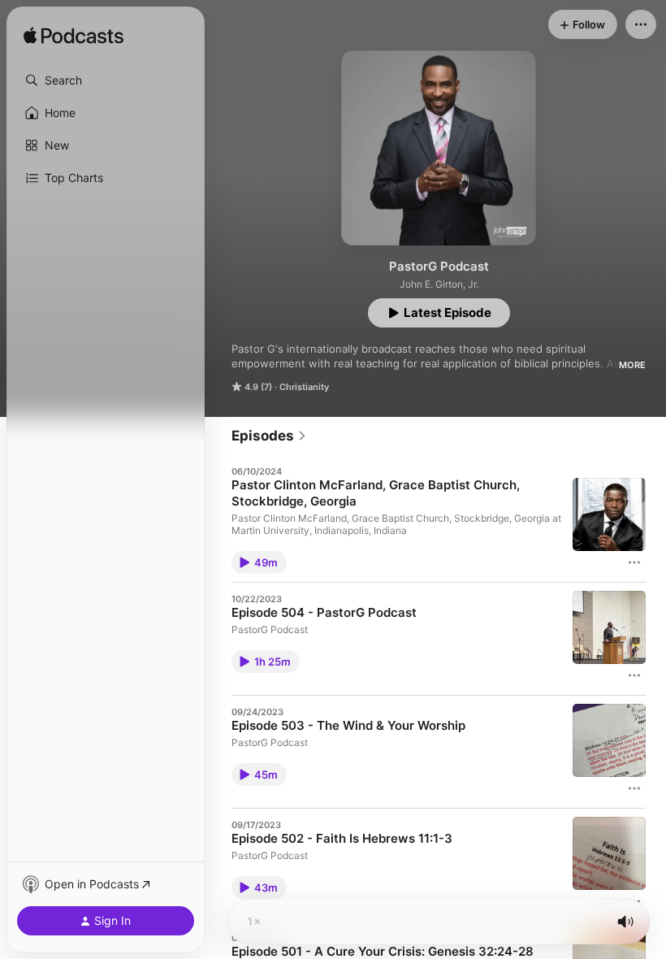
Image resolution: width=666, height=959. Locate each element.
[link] (269, 436)
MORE (632, 365)
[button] (105, 80)
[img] (73, 36)
